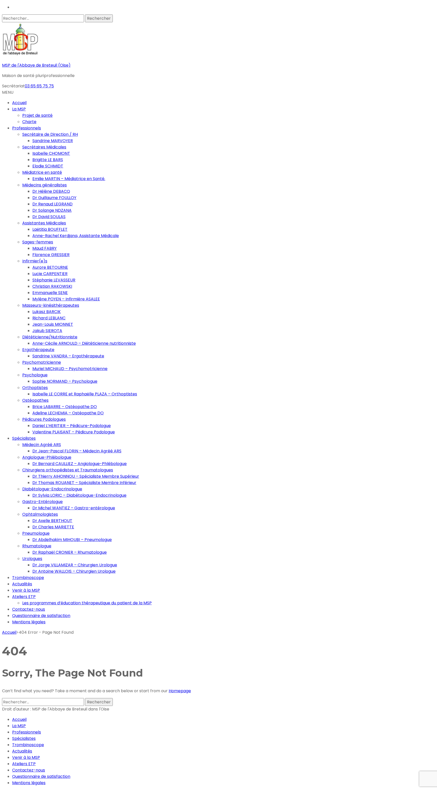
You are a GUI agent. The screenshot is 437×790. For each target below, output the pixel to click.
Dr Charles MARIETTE (53, 527)
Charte (29, 122)
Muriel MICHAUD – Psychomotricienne (69, 369)
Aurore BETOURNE (50, 267)
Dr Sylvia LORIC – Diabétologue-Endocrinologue (79, 495)
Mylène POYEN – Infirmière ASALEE (66, 299)
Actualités (22, 584)
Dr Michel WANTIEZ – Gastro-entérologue (73, 508)
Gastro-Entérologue (42, 502)
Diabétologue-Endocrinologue (52, 489)
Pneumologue (36, 533)
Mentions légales (29, 622)
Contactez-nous (28, 609)
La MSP (19, 109)
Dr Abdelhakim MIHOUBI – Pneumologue (72, 540)
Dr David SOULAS (48, 217)
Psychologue (35, 375)
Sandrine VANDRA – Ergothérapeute (68, 356)
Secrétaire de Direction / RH (50, 134)
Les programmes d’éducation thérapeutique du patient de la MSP (87, 603)
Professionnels (26, 128)
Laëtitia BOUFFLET (50, 229)
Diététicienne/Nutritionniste (49, 337)
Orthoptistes (35, 388)
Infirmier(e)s (34, 261)
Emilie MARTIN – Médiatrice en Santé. (68, 179)
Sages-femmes (37, 242)
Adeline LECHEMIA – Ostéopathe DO (68, 413)
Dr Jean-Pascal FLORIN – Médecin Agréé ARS (76, 451)
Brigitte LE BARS (47, 160)
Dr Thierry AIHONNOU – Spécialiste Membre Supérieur (85, 476)
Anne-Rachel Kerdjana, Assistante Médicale (75, 236)
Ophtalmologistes (40, 514)
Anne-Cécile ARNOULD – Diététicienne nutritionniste (84, 343)
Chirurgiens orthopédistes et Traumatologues (67, 470)
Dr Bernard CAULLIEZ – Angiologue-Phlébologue (79, 464)
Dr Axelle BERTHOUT (52, 521)
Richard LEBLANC (48, 318)
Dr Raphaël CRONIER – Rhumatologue (69, 552)
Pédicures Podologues (44, 419)
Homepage (180, 691)
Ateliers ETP (24, 597)
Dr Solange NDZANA (52, 210)
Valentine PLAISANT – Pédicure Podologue (73, 432)
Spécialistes (24, 438)
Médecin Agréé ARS (41, 445)
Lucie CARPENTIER (50, 274)
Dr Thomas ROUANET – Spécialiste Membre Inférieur (84, 483)
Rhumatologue (36, 546)
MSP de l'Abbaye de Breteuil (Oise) (36, 65)
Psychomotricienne (41, 362)
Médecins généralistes (44, 185)
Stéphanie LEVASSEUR (53, 280)
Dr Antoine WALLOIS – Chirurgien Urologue (74, 571)
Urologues (32, 559)
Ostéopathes (35, 400)
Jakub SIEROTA (47, 331)
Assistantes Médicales (44, 223)
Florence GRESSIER (51, 255)
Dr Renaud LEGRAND (52, 204)
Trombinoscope (28, 578)
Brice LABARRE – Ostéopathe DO (64, 407)
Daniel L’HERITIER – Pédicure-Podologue (71, 426)
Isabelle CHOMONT (51, 153)
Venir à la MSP (26, 590)
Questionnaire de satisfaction (41, 616)
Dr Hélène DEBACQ (51, 191)
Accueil (19, 103)
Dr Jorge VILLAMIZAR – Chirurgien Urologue (74, 565)
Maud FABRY (44, 248)
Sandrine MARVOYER (52, 141)
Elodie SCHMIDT (47, 166)
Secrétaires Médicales (44, 147)
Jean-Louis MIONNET (52, 324)
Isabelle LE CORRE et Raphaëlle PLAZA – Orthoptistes (84, 394)
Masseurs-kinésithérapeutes (50, 305)
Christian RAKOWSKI (52, 286)
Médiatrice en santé (42, 172)
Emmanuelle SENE (50, 293)
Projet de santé (37, 115)
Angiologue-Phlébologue (46, 457)
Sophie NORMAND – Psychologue (64, 381)
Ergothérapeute (38, 350)
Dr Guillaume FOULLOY (54, 198)
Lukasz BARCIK (46, 312)
